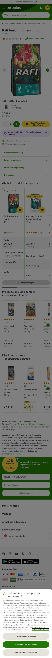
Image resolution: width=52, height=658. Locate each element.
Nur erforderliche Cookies (26, 652)
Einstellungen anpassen (26, 636)
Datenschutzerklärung (40, 630)
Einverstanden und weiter (26, 644)
